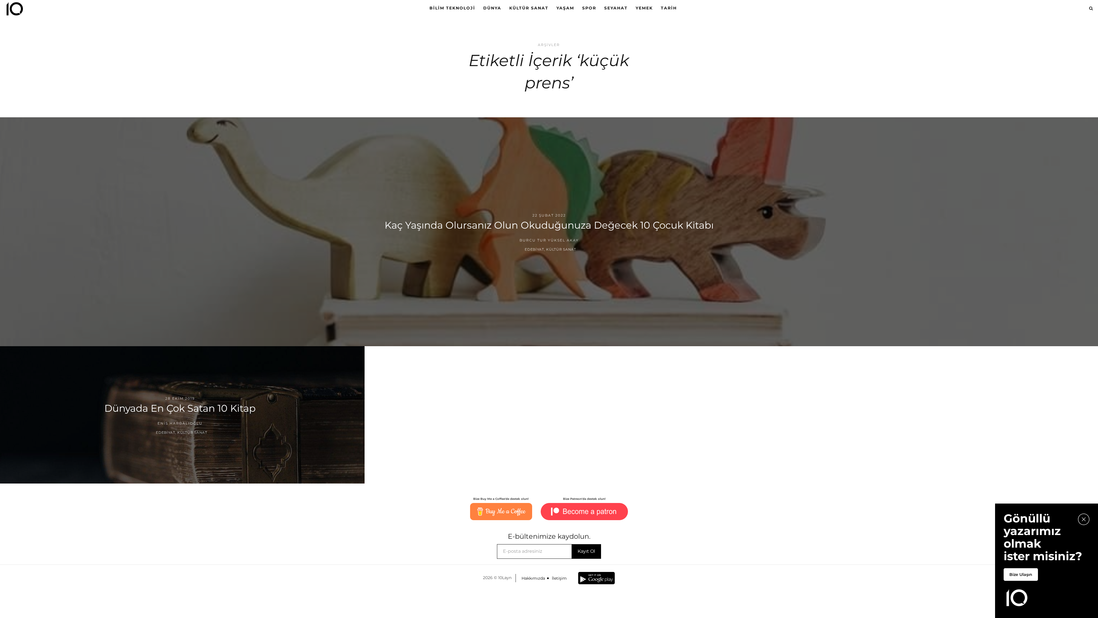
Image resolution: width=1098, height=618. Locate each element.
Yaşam (565, 8)
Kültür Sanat (528, 8)
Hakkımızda (533, 578)
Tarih (669, 8)
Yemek (644, 8)
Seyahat (616, 8)
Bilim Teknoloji (452, 8)
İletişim (559, 578)
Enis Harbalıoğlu (180, 423)
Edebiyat (534, 249)
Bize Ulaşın (1020, 574)
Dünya (492, 8)
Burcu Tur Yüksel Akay (549, 240)
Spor (589, 8)
